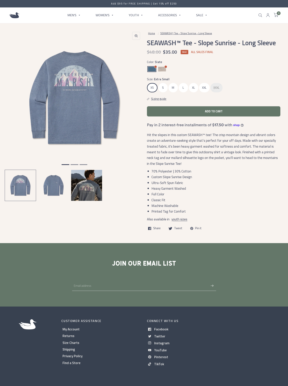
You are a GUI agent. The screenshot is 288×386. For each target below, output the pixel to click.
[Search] (260, 15)
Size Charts (70, 342)
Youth (134, 15)
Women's (103, 15)
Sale (199, 15)
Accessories (167, 15)
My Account (71, 329)
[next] (136, 112)
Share (157, 228)
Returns (68, 335)
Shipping (68, 349)
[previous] (12, 112)
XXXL (216, 87)
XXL (204, 87)
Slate (152, 69)
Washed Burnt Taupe (162, 69)
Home (151, 33)
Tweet (178, 228)
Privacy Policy (72, 356)
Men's (71, 15)
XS (152, 87)
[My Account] (268, 15)
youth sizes (179, 219)
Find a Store (71, 362)
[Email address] (212, 286)
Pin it (198, 228)
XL (193, 87)
